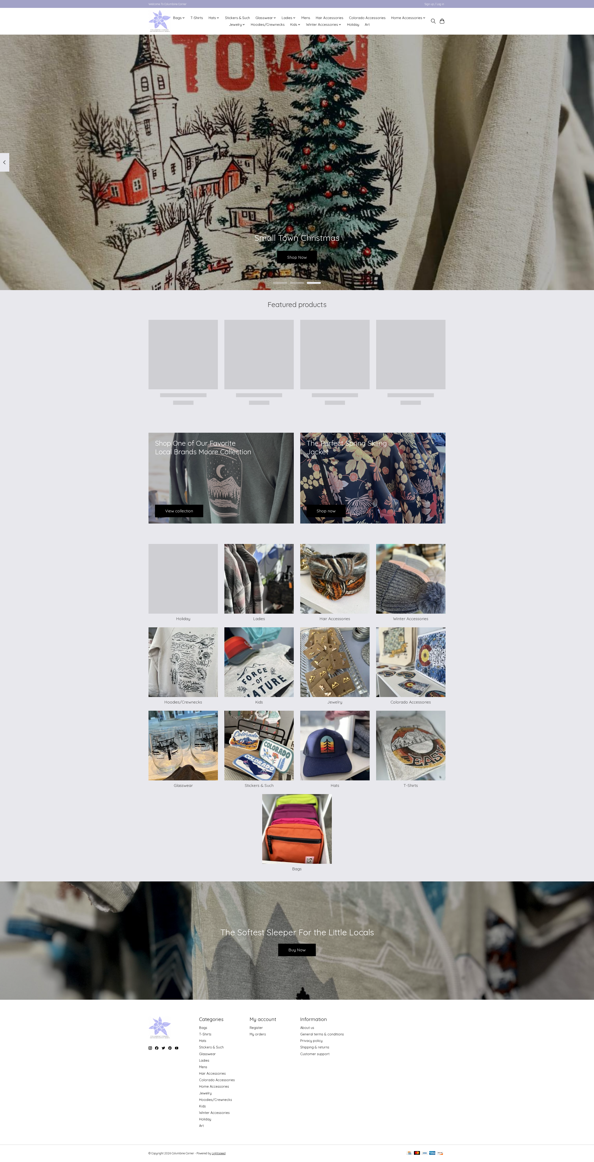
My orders (258, 1034)
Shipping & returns (314, 1047)
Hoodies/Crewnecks (268, 24)
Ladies (259, 618)
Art (367, 24)
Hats (335, 785)
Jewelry (334, 701)
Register (256, 1027)
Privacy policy (311, 1040)
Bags (297, 868)
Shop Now (297, 256)
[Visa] (425, 1153)
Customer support (314, 1054)
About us (307, 1027)
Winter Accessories (410, 618)
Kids (259, 701)
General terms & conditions (322, 1034)
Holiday (353, 24)
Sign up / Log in (434, 4)
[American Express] (432, 1153)
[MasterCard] (417, 1153)
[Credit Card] (409, 1153)
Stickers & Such (237, 18)
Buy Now (297, 949)
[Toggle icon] (433, 21)
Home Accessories (214, 1086)
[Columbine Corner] (159, 21)
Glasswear (183, 785)
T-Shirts (196, 18)
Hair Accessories (329, 18)
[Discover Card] (440, 1153)
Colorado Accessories (367, 18)
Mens (305, 18)
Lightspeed (219, 1153)
